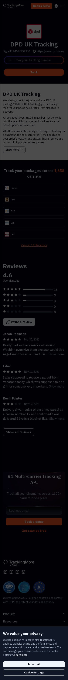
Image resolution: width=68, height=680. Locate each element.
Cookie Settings (34, 672)
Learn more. (21, 655)
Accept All (34, 664)
